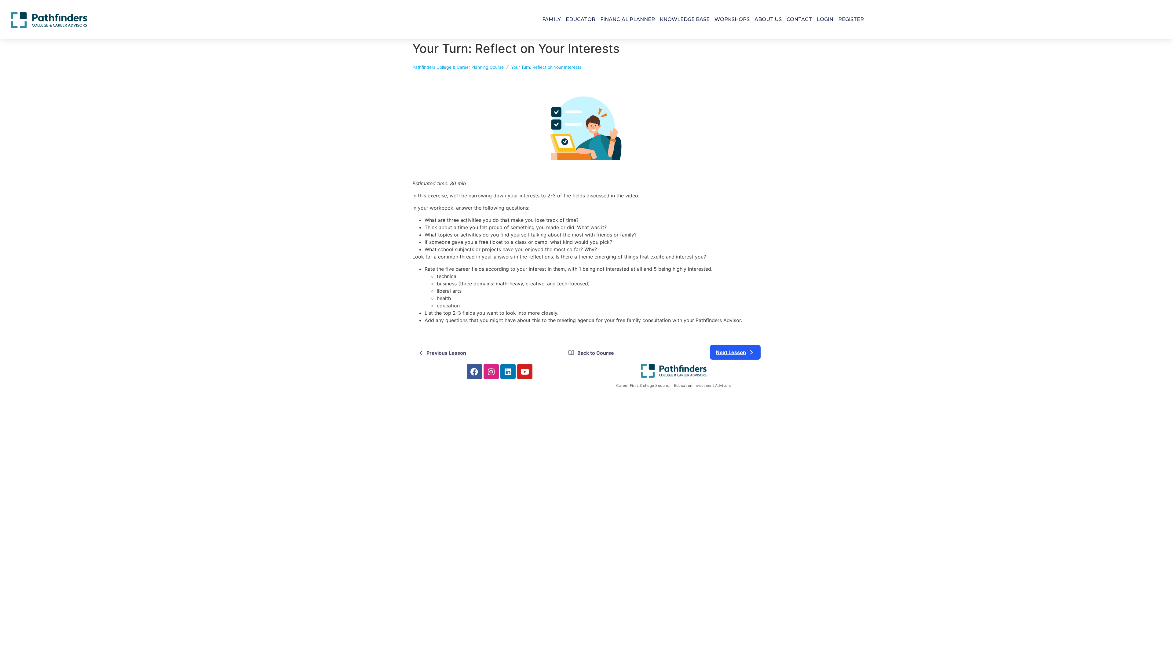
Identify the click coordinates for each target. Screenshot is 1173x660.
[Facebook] (474, 371)
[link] (735, 352)
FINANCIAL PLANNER (627, 19)
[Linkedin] (508, 371)
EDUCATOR (580, 19)
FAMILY (551, 19)
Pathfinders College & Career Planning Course (458, 67)
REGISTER (851, 19)
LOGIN (825, 19)
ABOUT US (768, 19)
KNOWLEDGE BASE (685, 19)
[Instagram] (491, 371)
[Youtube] (524, 371)
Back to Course (595, 353)
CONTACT (799, 19)
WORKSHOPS (732, 19)
